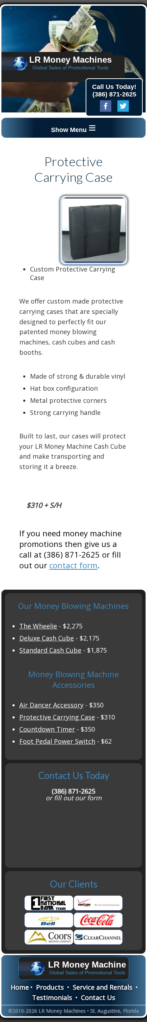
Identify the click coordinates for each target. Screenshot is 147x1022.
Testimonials (52, 997)
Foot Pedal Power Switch (57, 741)
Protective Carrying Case (57, 717)
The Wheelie (38, 626)
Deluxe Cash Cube (46, 638)
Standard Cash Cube (50, 650)
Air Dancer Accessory (51, 705)
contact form (73, 565)
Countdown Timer (47, 729)
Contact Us (98, 997)
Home (20, 987)
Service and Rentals (102, 987)
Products (50, 987)
